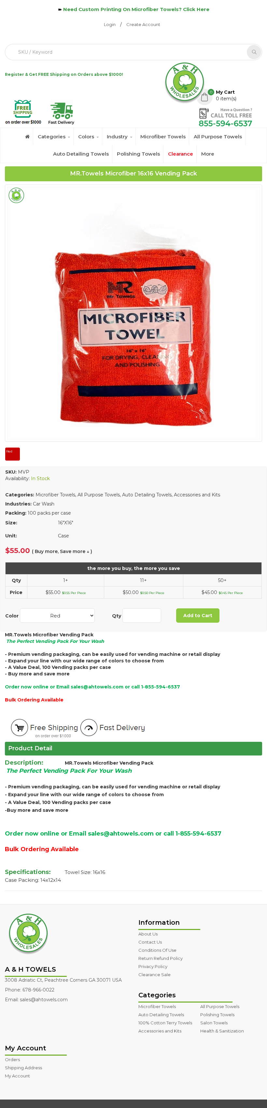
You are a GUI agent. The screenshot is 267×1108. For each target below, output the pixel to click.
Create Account (143, 24)
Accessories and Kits (159, 1030)
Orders (12, 1059)
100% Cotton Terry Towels (165, 1022)
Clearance (180, 154)
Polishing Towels (138, 154)
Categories (51, 136)
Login (110, 24)
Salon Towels (214, 1022)
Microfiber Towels (163, 136)
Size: (11, 523)
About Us (148, 933)
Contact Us (150, 942)
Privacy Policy (152, 966)
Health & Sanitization (222, 1030)
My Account (17, 1075)
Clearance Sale (154, 974)
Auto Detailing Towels (81, 154)
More (207, 154)
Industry (117, 136)
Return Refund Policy (160, 958)
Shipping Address (23, 1067)
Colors (86, 136)
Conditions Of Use (157, 950)
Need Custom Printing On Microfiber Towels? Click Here (136, 9)
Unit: (11, 536)
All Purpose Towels (218, 136)
